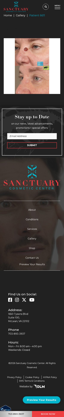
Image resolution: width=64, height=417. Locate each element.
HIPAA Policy (50, 377)
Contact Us (32, 257)
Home (8, 15)
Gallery (20, 15)
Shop (32, 248)
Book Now (48, 414)
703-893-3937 (16, 333)
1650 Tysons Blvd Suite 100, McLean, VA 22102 (18, 318)
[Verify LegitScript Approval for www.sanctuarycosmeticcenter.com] (5, 410)
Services (32, 229)
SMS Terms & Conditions (32, 381)
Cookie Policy (32, 377)
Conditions (32, 219)
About (32, 209)
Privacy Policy (14, 377)
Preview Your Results (32, 264)
